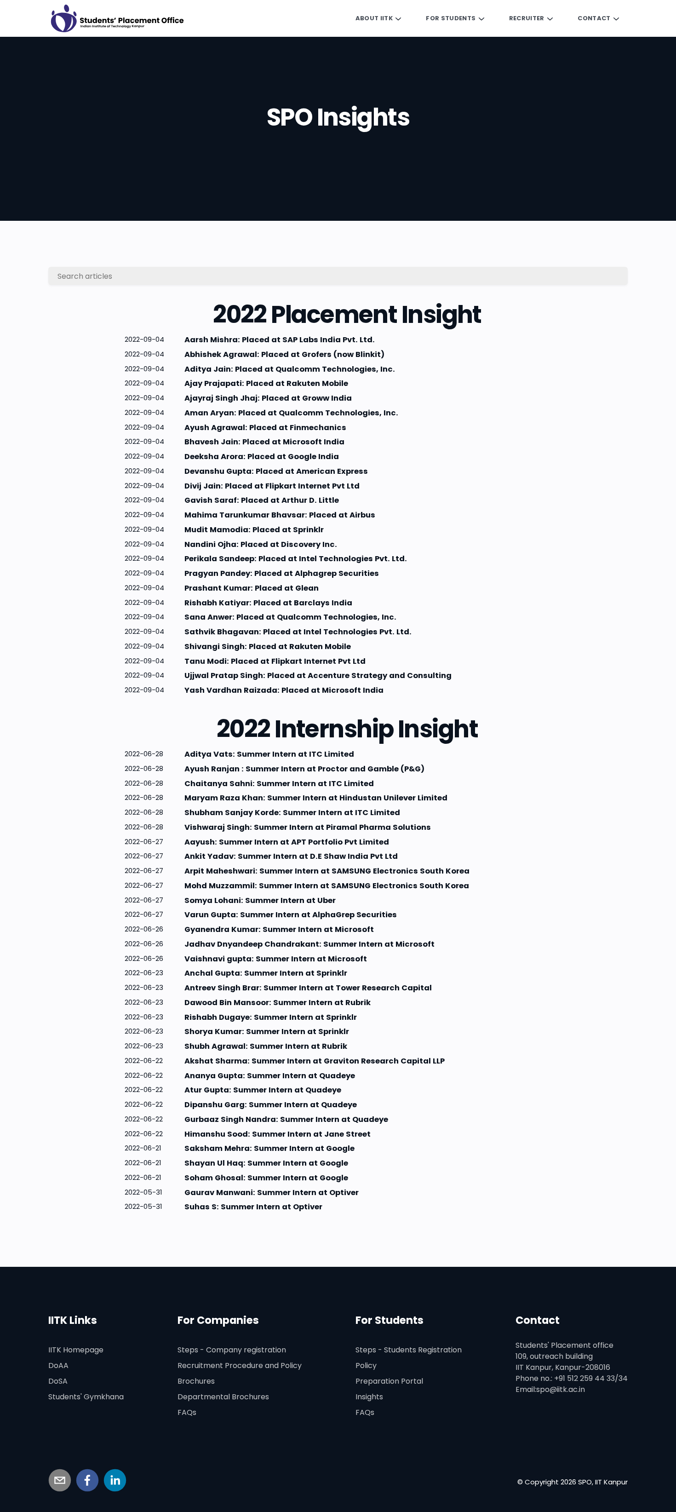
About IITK (374, 18)
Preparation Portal (389, 1381)
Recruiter (526, 18)
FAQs (187, 1412)
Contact (594, 18)
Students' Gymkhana (86, 1396)
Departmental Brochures (223, 1396)
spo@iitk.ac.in (560, 1389)
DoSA (58, 1381)
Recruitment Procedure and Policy (240, 1365)
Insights (369, 1396)
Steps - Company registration (232, 1350)
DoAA (58, 1365)
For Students (450, 18)
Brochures (196, 1381)
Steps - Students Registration (408, 1350)
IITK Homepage (75, 1350)
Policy (366, 1365)
